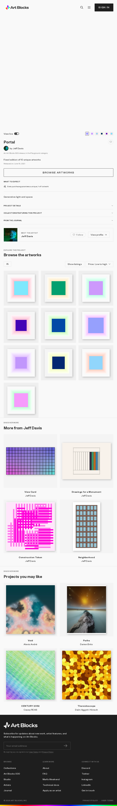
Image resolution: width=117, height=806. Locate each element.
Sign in (104, 7)
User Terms (33, 752)
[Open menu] (89, 7)
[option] (87, 134)
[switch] (16, 133)
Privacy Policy (47, 752)
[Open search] (82, 7)
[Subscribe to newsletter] (65, 745)
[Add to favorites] (110, 141)
